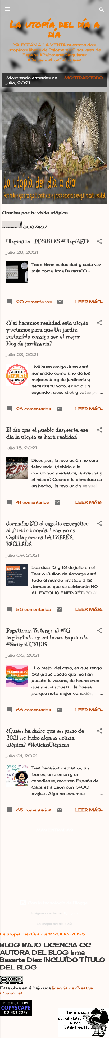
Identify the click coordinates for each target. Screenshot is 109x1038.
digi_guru (70, 913)
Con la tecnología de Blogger (57, 902)
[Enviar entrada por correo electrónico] (60, 303)
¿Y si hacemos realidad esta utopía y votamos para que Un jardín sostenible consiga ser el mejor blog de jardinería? (47, 333)
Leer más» (89, 301)
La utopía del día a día (55, 29)
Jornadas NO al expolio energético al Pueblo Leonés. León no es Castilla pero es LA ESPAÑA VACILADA (47, 534)
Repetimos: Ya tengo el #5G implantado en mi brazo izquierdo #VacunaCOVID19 (47, 637)
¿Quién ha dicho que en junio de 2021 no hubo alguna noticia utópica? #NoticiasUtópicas (45, 738)
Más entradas (54, 830)
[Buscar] (101, 11)
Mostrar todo (83, 77)
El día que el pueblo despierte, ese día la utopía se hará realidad (47, 433)
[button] (99, 242)
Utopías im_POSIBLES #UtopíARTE (47, 241)
